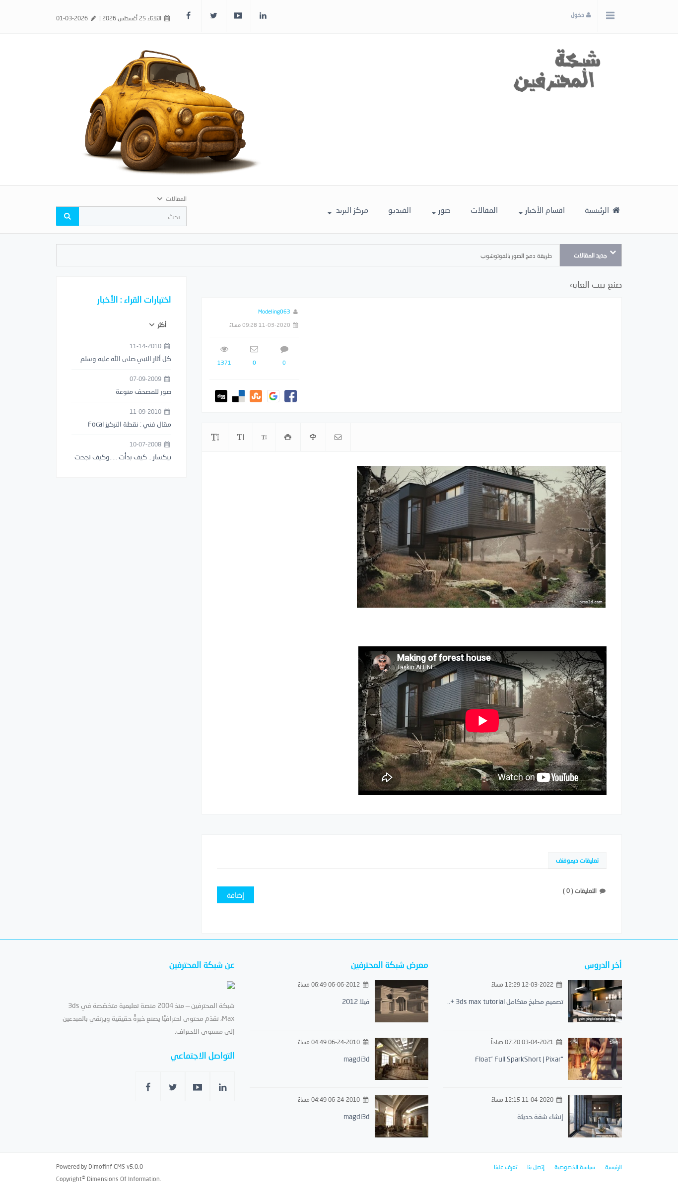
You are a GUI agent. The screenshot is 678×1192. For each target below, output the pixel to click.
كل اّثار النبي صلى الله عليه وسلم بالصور (125, 359)
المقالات (484, 209)
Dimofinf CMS (106, 1166)
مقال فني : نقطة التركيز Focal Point (129, 425)
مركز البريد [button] (351, 209)
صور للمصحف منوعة (143, 391)
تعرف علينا (505, 1167)
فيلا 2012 (356, 1001)
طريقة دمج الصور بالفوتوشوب (516, 255)
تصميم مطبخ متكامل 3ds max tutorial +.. (505, 1001)
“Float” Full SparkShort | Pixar (519, 1059)
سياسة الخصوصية (574, 1167)
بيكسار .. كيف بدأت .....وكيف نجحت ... (122, 457)
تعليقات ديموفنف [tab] (577, 860)
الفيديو (399, 209)
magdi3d (356, 1059)
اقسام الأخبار (545, 209)
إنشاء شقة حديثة (540, 1116)
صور (444, 209)
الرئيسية (598, 209)
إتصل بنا (535, 1167)
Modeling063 (274, 311)
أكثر (161, 324)
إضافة (235, 894)
